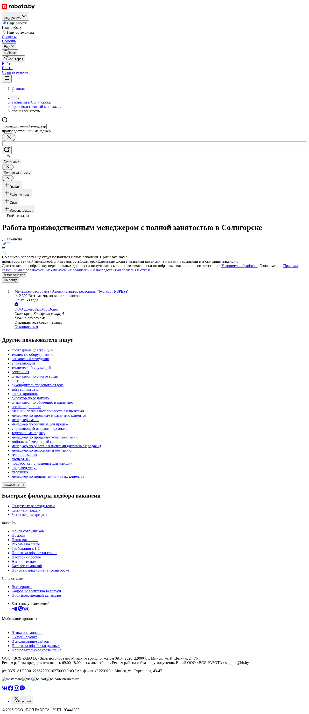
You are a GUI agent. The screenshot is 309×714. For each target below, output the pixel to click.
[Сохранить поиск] (7, 150)
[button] (7, 63)
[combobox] (24, 126)
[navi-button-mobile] (7, 78)
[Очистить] (8, 137)
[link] (10, 52)
